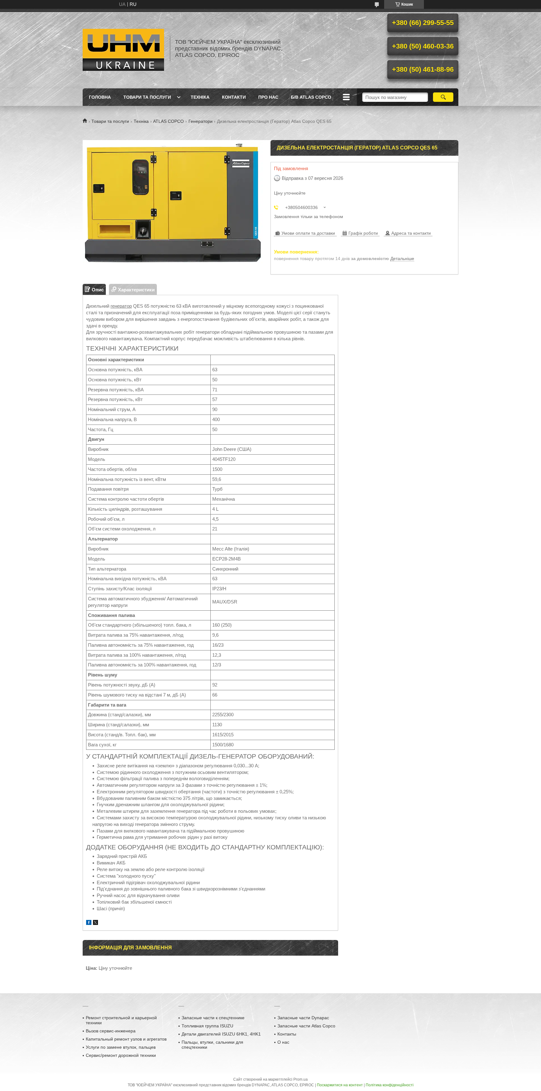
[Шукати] (443, 97)
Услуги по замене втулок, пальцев (121, 1047)
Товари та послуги (147, 97)
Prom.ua (300, 1079)
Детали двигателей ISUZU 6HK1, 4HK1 (221, 1033)
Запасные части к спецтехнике (213, 1017)
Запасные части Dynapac (303, 1017)
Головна (100, 97)
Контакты (286, 1033)
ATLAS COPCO (168, 121)
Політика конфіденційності (390, 1085)
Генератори (200, 121)
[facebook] (88, 923)
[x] (95, 923)
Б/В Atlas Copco (311, 97)
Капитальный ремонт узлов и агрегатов (126, 1038)
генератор (121, 306)
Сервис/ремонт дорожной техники (121, 1055)
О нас (283, 1042)
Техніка (200, 97)
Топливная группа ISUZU (207, 1025)
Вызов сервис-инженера (111, 1030)
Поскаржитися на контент (340, 1085)
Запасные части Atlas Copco (306, 1025)
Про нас (268, 97)
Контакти (234, 97)
